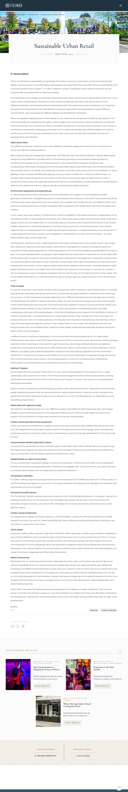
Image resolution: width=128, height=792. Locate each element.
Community (49, 661)
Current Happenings (15, 14)
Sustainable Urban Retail (52, 14)
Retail (35, 663)
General (57, 661)
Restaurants (98, 663)
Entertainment (38, 661)
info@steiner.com (46, 756)
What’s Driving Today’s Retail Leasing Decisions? (77, 705)
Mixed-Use (33, 14)
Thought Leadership (108, 610)
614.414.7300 (84, 756)
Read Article (42, 686)
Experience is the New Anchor (104, 668)
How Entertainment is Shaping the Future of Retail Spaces (46, 669)
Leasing (66, 698)
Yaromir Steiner (20, 74)
